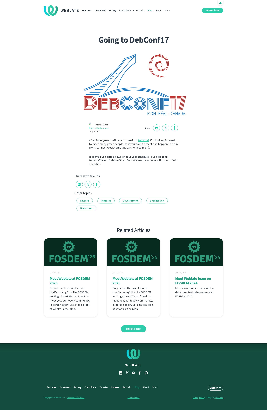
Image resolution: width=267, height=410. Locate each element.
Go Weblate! (213, 10)
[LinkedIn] (121, 373)
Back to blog (133, 328)
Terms (195, 397)
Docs (167, 10)
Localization (157, 200)
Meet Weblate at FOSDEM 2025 (133, 281)
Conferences (102, 128)
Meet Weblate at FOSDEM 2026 (70, 281)
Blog (149, 10)
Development (130, 200)
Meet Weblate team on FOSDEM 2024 (193, 281)
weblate (133, 365)
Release (84, 200)
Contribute (125, 10)
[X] (127, 373)
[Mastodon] (133, 373)
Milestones (86, 208)
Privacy (202, 397)
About (158, 10)
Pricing (112, 10)
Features (87, 10)
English (214, 387)
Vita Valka (219, 397)
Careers (115, 387)
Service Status (133, 397)
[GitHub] (146, 373)
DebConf (143, 140)
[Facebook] (140, 373)
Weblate (69, 10)
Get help (140, 10)
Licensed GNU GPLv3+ (75, 397)
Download (100, 10)
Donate (104, 387)
